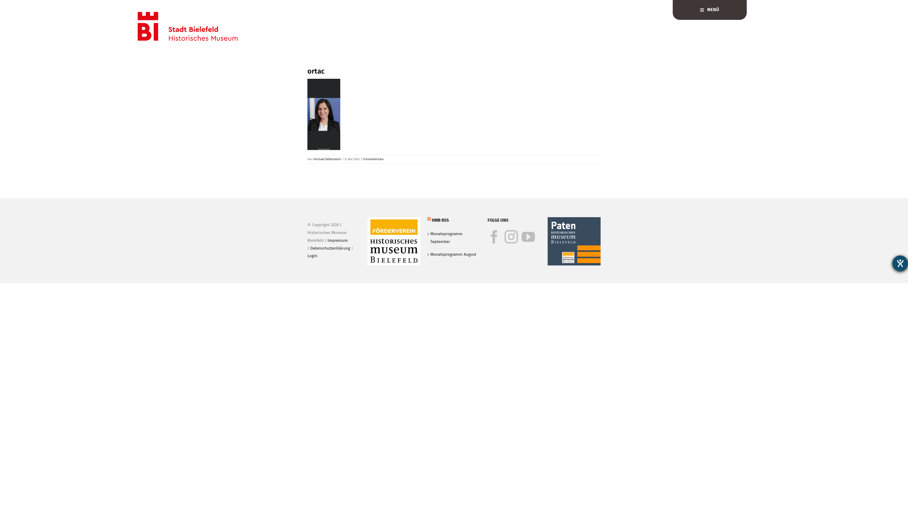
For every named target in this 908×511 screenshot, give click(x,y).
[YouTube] (528, 236)
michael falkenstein (327, 159)
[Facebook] (494, 236)
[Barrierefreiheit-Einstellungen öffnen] (900, 263)
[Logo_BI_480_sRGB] (188, 13)
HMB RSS (440, 220)
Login (312, 255)
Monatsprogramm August (453, 254)
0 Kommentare (373, 159)
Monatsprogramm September (446, 237)
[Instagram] (511, 236)
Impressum (337, 240)
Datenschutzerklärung (330, 248)
